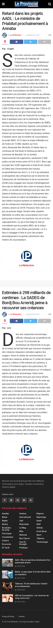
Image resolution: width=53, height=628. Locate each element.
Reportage (41, 517)
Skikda (39, 528)
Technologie (42, 542)
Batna (4, 517)
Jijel (21, 521)
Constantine (7, 537)
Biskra (5, 524)
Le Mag (22, 528)
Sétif (38, 524)
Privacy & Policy (8, 616)
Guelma (22, 513)
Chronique (7, 533)
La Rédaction (15, 35)
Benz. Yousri (34, 622)
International (25, 517)
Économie (6, 544)
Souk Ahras (41, 531)
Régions (40, 513)
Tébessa (40, 538)
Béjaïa (4, 521)
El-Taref (5, 548)
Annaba (5, 513)
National (23, 535)
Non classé (24, 538)
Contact (21, 616)
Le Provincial (13, 622)
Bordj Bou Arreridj (6, 529)
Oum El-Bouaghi (23, 543)
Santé (39, 521)
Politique (23, 548)
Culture (5, 540)
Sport (38, 535)
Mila (21, 531)
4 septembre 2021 (33, 35)
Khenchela (24, 524)
